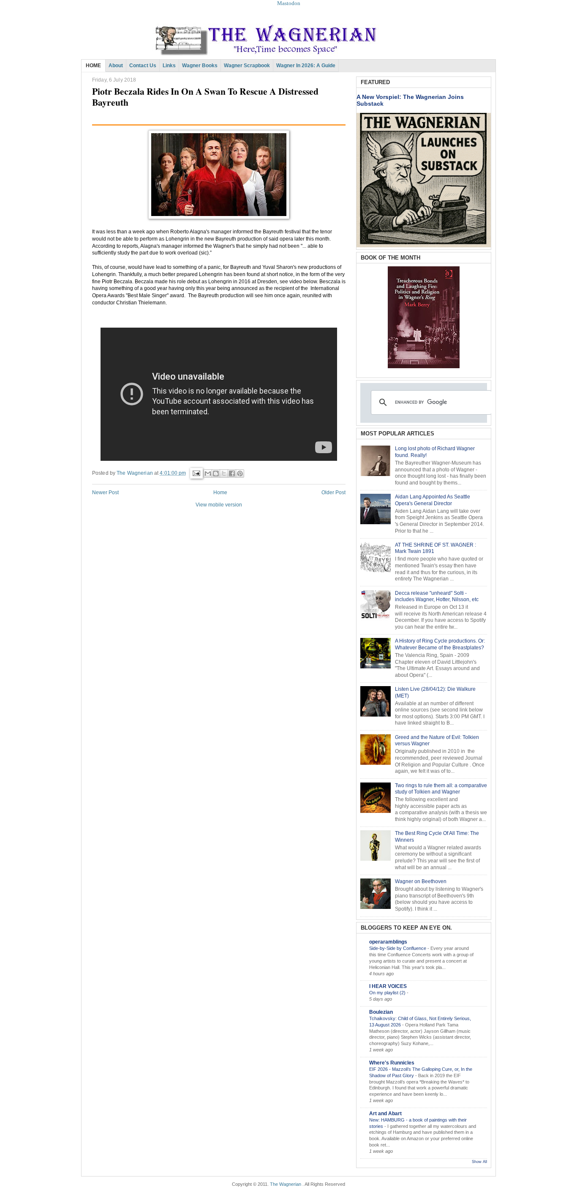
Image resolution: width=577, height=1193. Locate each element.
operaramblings (388, 942)
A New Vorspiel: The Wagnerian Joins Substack (410, 100)
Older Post (333, 492)
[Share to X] (224, 473)
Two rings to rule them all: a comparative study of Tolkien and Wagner (441, 789)
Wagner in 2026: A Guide (305, 65)
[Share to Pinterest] (240, 473)
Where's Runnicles (391, 1063)
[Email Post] (196, 473)
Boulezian (381, 1012)
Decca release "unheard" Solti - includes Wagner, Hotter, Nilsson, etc (437, 596)
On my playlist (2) (388, 992)
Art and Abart (385, 1113)
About (116, 65)
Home (220, 492)
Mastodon (288, 3)
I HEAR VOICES (388, 986)
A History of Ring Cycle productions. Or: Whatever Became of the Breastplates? (440, 644)
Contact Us (142, 65)
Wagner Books (200, 65)
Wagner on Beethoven (420, 881)
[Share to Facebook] (232, 473)
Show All (479, 1162)
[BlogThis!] (216, 473)
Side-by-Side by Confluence (398, 948)
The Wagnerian (285, 1184)
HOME (93, 65)
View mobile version (219, 505)
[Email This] (208, 473)
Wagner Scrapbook (247, 65)
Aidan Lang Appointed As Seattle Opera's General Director (432, 500)
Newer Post (105, 492)
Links (169, 65)
